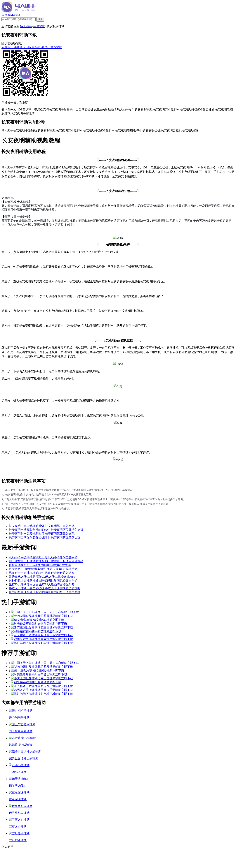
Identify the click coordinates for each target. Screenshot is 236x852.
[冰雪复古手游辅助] (24, 639)
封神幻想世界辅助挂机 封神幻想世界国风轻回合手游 (43, 580)
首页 (4, 15)
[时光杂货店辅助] (23, 623)
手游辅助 (39, 26)
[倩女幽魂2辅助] (22, 619)
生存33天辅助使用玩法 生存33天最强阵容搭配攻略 (41, 584)
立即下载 (73, 612)
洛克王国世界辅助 (49, 627)
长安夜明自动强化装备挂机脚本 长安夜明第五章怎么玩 (44, 537)
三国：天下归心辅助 (54, 612)
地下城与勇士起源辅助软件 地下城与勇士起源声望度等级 (46, 561)
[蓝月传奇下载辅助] (24, 635)
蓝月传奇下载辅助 (49, 635)
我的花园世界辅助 (49, 615)
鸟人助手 (26, 26)
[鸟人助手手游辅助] (18, 11)
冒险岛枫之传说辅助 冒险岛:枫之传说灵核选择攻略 (42, 576)
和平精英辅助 (40, 631)
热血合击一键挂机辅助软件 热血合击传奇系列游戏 (41, 572)
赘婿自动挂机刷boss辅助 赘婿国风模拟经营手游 (40, 565)
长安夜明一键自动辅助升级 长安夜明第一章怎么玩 (41, 525)
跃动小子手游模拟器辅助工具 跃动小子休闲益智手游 (43, 557)
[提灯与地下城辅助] (24, 643)
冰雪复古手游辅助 (49, 639)
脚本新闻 (14, 15)
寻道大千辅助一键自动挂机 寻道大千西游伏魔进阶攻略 (44, 588)
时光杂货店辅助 (45, 623)
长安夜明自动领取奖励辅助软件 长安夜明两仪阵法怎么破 (46, 529)
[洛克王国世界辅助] (24, 627)
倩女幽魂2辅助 (42, 619)
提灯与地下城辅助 (49, 643)
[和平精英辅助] (21, 631)
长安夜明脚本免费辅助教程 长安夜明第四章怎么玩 (41, 533)
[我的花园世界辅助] (24, 615)
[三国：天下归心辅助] (26, 612)
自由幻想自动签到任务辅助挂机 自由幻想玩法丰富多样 (44, 592)
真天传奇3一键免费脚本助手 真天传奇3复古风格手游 (43, 569)
